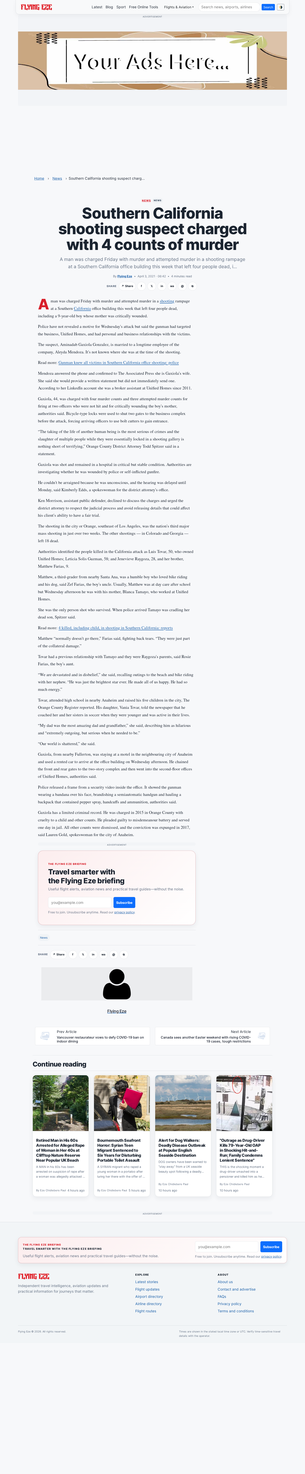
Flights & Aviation (177, 7)
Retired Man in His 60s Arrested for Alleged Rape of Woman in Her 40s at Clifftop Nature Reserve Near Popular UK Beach (60, 1150)
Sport (121, 7)
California (82, 308)
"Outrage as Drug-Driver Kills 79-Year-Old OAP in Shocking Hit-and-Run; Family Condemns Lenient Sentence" (242, 1150)
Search (268, 7)
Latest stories (146, 1282)
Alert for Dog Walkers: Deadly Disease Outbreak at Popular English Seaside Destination (182, 1148)
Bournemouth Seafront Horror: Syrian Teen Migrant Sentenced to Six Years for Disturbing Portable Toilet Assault (119, 1150)
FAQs (222, 1296)
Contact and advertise (237, 1289)
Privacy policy (230, 1304)
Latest (97, 7)
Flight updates (147, 1289)
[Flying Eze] (36, 7)
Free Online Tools (143, 7)
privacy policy (124, 912)
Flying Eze (124, 276)
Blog (109, 7)
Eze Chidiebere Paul (53, 1190)
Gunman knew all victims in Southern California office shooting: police (119, 362)
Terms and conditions (236, 1311)
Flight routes (145, 1311)
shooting (167, 301)
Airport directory (149, 1296)
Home (39, 178)
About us (225, 1282)
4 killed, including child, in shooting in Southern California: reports (116, 627)
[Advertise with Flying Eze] (152, 60)
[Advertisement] (152, 138)
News (57, 178)
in (162, 286)
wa (172, 286)
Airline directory (148, 1304)
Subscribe (124, 903)
